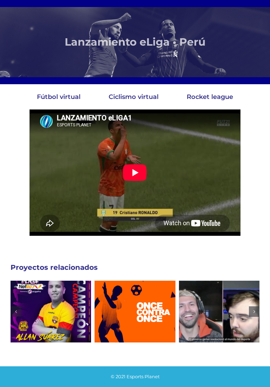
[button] (16, 311)
